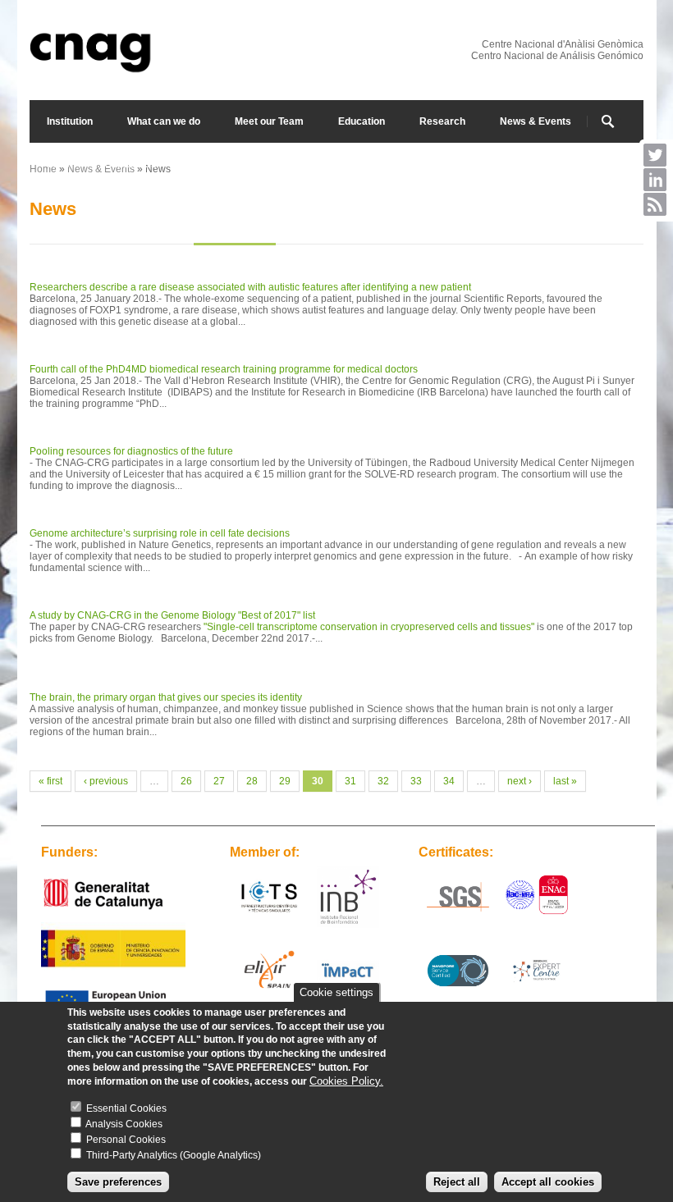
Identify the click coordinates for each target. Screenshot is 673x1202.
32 (383, 781)
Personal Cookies (126, 1139)
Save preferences (118, 1182)
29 (285, 781)
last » (565, 781)
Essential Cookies (126, 1108)
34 (449, 781)
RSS (654, 204)
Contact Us (130, 164)
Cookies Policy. (346, 1081)
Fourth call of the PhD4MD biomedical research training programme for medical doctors (224, 369)
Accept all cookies (547, 1182)
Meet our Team (269, 121)
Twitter (654, 155)
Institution (70, 121)
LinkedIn (654, 179)
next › (519, 781)
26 (186, 781)
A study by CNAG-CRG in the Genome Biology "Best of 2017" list (172, 615)
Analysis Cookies (124, 1124)
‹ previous (106, 781)
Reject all (456, 1182)
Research (442, 121)
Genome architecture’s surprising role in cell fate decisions (160, 533)
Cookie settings (336, 992)
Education (361, 121)
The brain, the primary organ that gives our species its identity (166, 697)
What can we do (163, 121)
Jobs (58, 164)
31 (350, 781)
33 (416, 781)
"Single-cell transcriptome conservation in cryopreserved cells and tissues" (369, 627)
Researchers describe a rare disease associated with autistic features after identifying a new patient (250, 287)
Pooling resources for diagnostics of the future (131, 451)
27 (219, 781)
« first (50, 781)
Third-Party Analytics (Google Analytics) (173, 1155)
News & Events (535, 121)
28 (252, 781)
